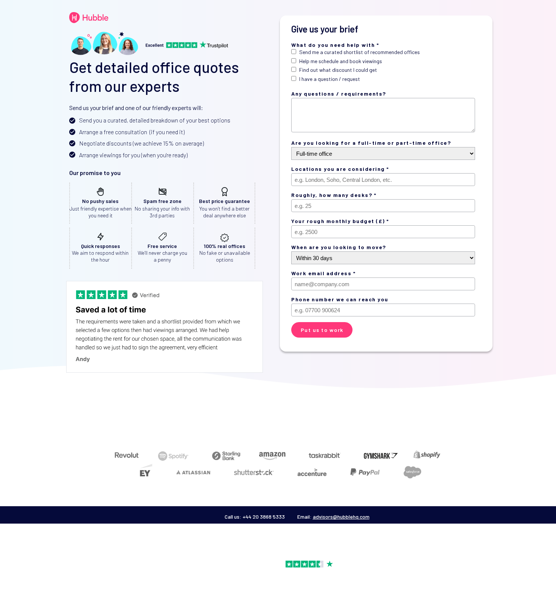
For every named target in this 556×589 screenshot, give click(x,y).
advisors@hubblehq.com (341, 516)
